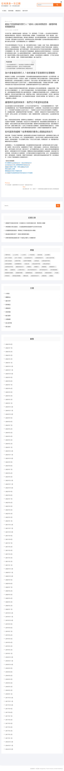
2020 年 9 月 (9, 580)
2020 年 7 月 (9, 587)
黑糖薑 (51, 275)
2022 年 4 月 (9, 510)
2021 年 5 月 (9, 550)
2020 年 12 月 (9, 569)
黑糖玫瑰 (44, 275)
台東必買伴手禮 (36, 263)
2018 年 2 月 (9, 690)
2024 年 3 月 (9, 440)
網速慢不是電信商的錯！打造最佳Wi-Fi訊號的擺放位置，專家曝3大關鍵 (25, 223)
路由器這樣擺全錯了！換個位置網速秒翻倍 (17, 234)
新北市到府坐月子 (32, 269)
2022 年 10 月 (9, 488)
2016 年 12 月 (9, 742)
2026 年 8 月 (9, 344)
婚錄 (6, 269)
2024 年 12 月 (9, 407)
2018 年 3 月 (9, 686)
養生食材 (8, 326)
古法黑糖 (47, 254)
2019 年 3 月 (9, 646)
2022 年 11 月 (9, 484)
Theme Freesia (49, 768)
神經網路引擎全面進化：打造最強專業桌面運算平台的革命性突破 (24, 227)
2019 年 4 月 (9, 642)
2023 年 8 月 (9, 466)
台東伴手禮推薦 (27, 260)
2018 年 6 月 (9, 675)
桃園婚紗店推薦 (9, 272)
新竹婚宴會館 (54, 269)
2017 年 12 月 (9, 697)
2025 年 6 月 (9, 388)
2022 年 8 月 (9, 495)
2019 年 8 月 (9, 628)
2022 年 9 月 (9, 491)
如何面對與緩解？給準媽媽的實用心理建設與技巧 (20, 68)
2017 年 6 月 (9, 720)
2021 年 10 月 (9, 532)
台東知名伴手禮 (9, 266)
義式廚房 (8, 315)
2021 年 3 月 (9, 558)
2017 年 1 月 (9, 738)
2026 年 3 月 (9, 355)
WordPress (60, 768)
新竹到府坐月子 (43, 269)
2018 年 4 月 (9, 683)
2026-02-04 (9, 21)
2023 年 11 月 (9, 455)
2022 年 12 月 (9, 480)
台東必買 (27, 263)
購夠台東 (26, 275)
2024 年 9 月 (9, 418)
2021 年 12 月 (9, 524)
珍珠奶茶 (7, 275)
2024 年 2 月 (9, 443)
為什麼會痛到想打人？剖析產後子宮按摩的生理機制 (20, 64)
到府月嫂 (40, 254)
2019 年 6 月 (9, 635)
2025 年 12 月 (9, 366)
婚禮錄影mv (52, 266)
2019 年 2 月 (9, 650)
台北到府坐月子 (28, 257)
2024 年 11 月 (9, 410)
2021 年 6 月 (9, 547)
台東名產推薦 (8, 263)
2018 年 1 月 (9, 694)
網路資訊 (18, 10)
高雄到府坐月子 (35, 275)
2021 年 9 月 (9, 536)
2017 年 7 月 (9, 716)
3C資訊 (4, 10)
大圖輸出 (29, 266)
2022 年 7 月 (9, 499)
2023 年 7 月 (9, 469)
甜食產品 (8, 304)
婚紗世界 (25, 10)
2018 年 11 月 (9, 661)
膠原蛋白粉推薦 (16, 275)
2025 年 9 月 (9, 377)
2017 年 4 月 (9, 727)
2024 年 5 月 (9, 432)
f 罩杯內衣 (7, 254)
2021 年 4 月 (9, 554)
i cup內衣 (23, 254)
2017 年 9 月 (9, 709)
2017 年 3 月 (9, 731)
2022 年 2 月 (9, 517)
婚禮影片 (36, 266)
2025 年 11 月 (9, 370)
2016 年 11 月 (9, 745)
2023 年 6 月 (9, 473)
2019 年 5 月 (9, 639)
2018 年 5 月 (9, 679)
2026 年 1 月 (9, 362)
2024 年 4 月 (9, 436)
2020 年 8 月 (9, 583)
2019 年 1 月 (9, 653)
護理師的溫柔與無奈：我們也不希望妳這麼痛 (18, 66)
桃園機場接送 (29, 272)
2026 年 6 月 (9, 351)
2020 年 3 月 (9, 602)
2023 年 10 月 (9, 458)
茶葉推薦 (8, 319)
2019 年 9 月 (9, 624)
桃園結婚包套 (38, 272)
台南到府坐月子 (39, 257)
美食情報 (11, 10)
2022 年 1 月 (9, 521)
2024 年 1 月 (9, 447)
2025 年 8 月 (9, 381)
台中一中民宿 (18, 257)
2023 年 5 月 (9, 477)
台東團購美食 (18, 263)
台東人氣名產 (8, 260)
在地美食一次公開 (11, 3)
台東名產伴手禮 (46, 260)
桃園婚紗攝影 (19, 272)
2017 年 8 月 (9, 712)
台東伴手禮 (17, 260)
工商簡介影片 (21, 269)
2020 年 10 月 (9, 576)
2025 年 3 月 (9, 396)
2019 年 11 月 (9, 616)
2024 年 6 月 (9, 429)
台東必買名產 (46, 263)
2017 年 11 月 (9, 701)
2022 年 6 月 (9, 502)
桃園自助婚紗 (48, 272)
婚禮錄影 (44, 266)
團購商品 (8, 297)
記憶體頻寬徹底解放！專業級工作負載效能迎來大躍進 (21, 230)
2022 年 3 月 (9, 513)
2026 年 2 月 (9, 359)
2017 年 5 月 (9, 723)
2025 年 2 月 (9, 399)
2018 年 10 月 (9, 664)
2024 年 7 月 (9, 425)
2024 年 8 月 (9, 421)
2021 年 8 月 (9, 539)
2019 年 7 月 (9, 631)
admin (10, 30)
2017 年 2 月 (9, 734)
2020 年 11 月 (9, 572)
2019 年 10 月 (9, 620)
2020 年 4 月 (9, 598)
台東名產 (36, 260)
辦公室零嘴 (9, 323)
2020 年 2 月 (9, 605)
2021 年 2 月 (9, 561)
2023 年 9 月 (9, 462)
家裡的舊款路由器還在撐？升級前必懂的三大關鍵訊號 (21, 238)
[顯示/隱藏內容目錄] (32, 62)
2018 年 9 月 (9, 668)
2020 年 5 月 (9, 594)
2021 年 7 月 (9, 543)
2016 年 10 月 (9, 749)
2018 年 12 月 (9, 657)
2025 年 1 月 (9, 403)
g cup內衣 (15, 254)
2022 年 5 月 (9, 506)
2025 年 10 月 (9, 374)
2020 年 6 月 (9, 591)
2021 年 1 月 (9, 565)
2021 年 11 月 (9, 528)
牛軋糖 (56, 272)
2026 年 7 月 (9, 348)
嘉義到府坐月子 (20, 266)
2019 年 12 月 (9, 613)
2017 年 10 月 (9, 705)
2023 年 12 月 (9, 451)
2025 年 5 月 (9, 392)
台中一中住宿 (8, 257)
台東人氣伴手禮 (50, 257)
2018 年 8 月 (9, 672)
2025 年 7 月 (9, 385)
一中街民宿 (31, 254)
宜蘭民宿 (12, 269)
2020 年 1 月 (9, 609)
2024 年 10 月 (9, 414)
